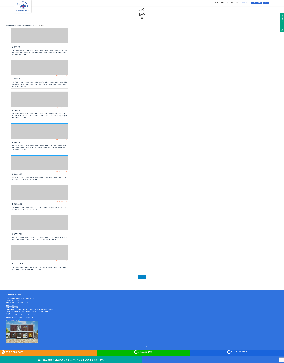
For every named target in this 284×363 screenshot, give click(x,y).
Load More (142, 277)
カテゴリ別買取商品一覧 (12, 320)
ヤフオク (266, 3)
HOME (217, 3)
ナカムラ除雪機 (257, 3)
